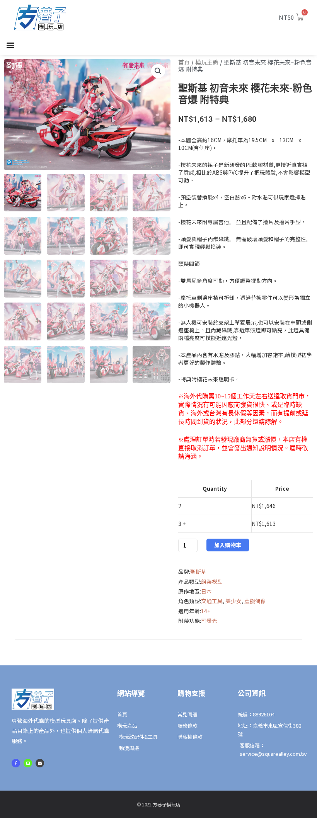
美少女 (233, 601)
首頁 (184, 62)
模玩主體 (206, 62)
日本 (206, 591)
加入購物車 (227, 545)
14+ (205, 611)
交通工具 (212, 601)
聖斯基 (198, 571)
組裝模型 (212, 581)
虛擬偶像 (255, 601)
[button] (10, 45)
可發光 (209, 620)
